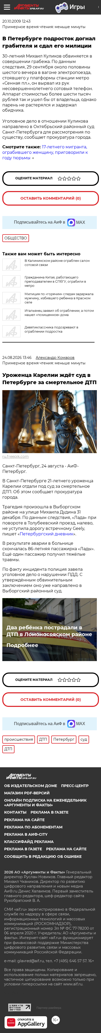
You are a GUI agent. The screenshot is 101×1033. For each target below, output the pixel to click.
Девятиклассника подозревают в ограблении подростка (51, 329)
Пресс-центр (75, 785)
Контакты (15, 812)
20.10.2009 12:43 (16, 21)
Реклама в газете (49, 812)
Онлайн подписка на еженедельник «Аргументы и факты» (45, 802)
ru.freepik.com (15, 456)
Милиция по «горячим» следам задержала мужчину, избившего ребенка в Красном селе (59, 298)
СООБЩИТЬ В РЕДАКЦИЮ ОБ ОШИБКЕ (43, 856)
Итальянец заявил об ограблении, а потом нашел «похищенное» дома (59, 313)
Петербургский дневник (46, 533)
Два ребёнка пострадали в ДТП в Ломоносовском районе (49, 630)
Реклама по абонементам (33, 827)
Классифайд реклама (29, 841)
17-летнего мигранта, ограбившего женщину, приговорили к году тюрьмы (45, 152)
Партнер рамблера (49, 1007)
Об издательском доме (30, 785)
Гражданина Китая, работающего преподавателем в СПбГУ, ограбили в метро (55, 281)
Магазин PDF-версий (27, 793)
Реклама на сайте (24, 819)
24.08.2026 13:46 (17, 357)
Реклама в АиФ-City (25, 834)
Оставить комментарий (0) (50, 198)
